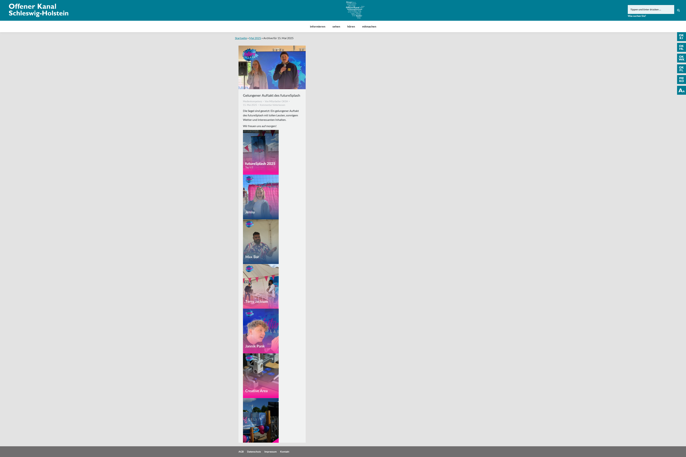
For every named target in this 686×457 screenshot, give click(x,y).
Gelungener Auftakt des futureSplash (271, 95)
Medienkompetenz (252, 101)
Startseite (241, 38)
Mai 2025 (255, 38)
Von (276, 101)
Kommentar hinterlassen (272, 104)
